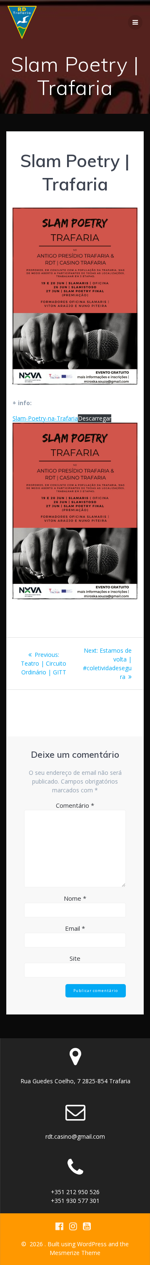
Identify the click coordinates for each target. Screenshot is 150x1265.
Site (75, 958)
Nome (75, 898)
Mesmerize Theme (75, 1253)
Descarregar (94, 418)
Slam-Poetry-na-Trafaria (45, 418)
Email (75, 928)
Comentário (75, 805)
